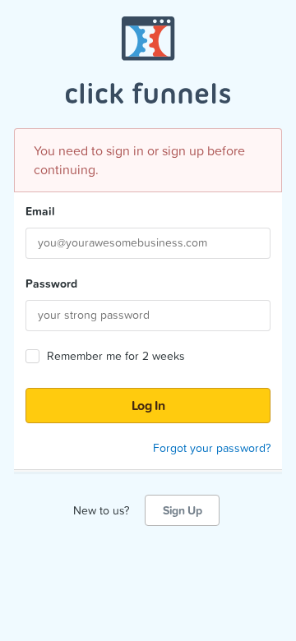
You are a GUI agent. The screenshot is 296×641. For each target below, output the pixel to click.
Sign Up (182, 510)
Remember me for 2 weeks (116, 356)
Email (40, 211)
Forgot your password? (212, 448)
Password (51, 283)
